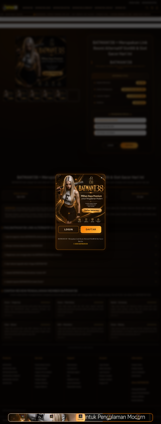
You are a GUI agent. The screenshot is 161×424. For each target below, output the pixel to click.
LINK (109, 419)
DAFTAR (91, 229)
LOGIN (68, 229)
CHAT (138, 419)
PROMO (22, 419)
